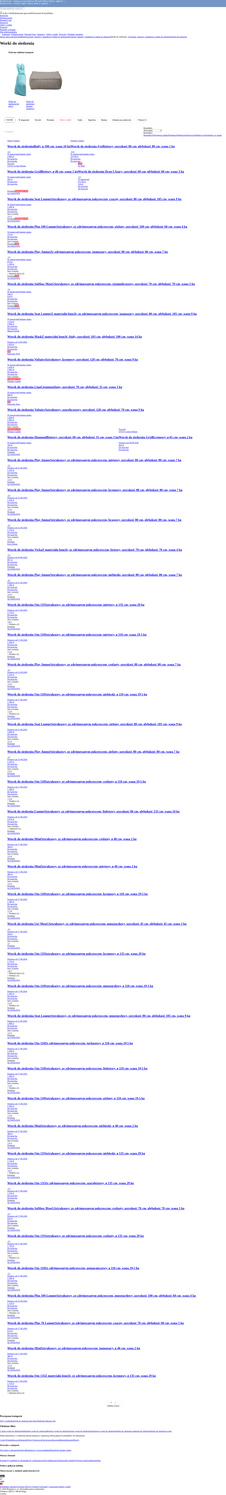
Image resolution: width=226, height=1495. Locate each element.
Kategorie (16, 37)
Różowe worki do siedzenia (58, 1431)
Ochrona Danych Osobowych (29, 1487)
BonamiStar (96, 1461)
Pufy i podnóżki (6, 1421)
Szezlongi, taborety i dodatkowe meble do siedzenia (89, 37)
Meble (22, 37)
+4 (8, 622)
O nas (10, 1461)
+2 (8, 216)
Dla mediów (70, 1461)
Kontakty (4, 1461)
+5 (8, 480)
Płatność (52, 1450)
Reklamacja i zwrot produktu (37, 1450)
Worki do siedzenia (179, 37)
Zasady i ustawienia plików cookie (56, 1487)
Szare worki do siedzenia (80, 1431)
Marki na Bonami (20, 1461)
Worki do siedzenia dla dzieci (25, 1421)
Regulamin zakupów (8, 1487)
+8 (11, 652)
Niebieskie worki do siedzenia (34, 1431)
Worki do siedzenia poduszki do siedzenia (133, 1431)
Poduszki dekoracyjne (46, 1421)
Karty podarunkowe (35, 1461)
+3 (11, 216)
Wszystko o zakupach (9, 1450)
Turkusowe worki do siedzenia (103, 1431)
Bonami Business (58, 1461)
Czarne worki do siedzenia (11, 1431)
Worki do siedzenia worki (161, 1431)
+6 (11, 480)
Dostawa (21, 1450)
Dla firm (47, 1461)
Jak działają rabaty (63, 1450)
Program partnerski (83, 1461)
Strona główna (6, 37)
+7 (8, 652)
